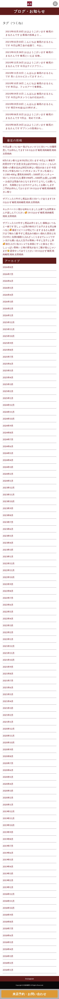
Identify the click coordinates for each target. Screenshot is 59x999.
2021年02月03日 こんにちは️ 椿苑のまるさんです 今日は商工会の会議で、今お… (29, 43)
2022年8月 (8, 591)
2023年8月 (8, 515)
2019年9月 (8, 832)
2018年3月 (8, 956)
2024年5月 (8, 453)
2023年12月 (9, 487)
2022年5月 (8, 611)
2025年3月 (8, 384)
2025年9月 (8, 343)
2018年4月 (8, 949)
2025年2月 (8, 391)
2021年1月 (8, 721)
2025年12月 (9, 322)
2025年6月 (8, 363)
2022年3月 (8, 625)
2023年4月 (8, 542)
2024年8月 (8, 432)
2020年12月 (9, 728)
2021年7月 (8, 680)
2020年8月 (8, 756)
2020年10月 (9, 742)
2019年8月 (8, 839)
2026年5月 (8, 287)
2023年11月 (9, 494)
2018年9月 (8, 914)
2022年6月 (8, 604)
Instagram (29, 978)
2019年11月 (9, 818)
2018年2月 (8, 963)
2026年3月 (8, 301)
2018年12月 (9, 894)
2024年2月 (8, 473)
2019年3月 (8, 873)
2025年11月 (9, 329)
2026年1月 (8, 315)
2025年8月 (8, 349)
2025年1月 (8, 398)
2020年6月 (8, 770)
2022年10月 (9, 577)
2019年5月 (8, 859)
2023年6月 (8, 529)
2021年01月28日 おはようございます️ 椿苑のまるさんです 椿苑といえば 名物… (29, 54)
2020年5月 (8, 777)
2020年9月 (8, 749)
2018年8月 (8, 921)
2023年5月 (8, 535)
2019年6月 (8, 852)
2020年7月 (8, 763)
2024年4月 (8, 460)
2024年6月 (8, 446)
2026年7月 (8, 274)
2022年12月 (9, 563)
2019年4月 (8, 866)
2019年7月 (8, 845)
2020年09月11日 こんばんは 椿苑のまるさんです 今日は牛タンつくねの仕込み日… (29, 95)
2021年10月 (9, 659)
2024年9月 (8, 425)
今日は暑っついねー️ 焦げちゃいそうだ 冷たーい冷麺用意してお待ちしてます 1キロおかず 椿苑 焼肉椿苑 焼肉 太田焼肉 (29, 150)
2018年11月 (9, 901)
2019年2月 (8, 880)
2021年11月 (9, 653)
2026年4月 (8, 294)
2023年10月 (9, 501)
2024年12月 (9, 405)
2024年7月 (8, 439)
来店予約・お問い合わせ (29, 994)
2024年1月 (8, 480)
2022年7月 (8, 598)
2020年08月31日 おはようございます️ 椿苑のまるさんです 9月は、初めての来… (29, 116)
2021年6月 (8, 687)
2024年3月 (8, 467)
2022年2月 (8, 632)
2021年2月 (8, 715)
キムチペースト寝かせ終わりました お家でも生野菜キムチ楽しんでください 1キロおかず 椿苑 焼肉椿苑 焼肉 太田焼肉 (29, 212)
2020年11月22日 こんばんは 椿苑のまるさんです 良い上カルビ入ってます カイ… (29, 75)
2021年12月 (9, 646)
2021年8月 (8, 673)
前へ (5, 137)
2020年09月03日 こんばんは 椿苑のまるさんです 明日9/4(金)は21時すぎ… (29, 106)
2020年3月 (8, 790)
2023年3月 (8, 549)
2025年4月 (8, 377)
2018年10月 (9, 908)
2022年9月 (8, 584)
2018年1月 (8, 970)
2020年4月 (8, 784)
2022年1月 (8, 639)
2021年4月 (8, 701)
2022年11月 (9, 570)
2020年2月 (8, 797)
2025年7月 (8, 356)
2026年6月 (8, 281)
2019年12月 (9, 811)
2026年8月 (8, 267)
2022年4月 (8, 618)
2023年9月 (8, 508)
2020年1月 (8, 804)
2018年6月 (8, 935)
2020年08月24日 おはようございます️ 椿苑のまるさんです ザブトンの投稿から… (29, 126)
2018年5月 (8, 942)
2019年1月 (8, 887)
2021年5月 (8, 694)
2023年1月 (8, 556)
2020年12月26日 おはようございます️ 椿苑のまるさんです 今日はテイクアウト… (29, 64)
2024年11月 (9, 412)
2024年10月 (9, 418)
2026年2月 (8, 308)
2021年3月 (8, 708)
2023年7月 (8, 522)
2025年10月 (9, 336)
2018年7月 (8, 928)
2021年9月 (8, 666)
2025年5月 (8, 370)
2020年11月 (9, 735)
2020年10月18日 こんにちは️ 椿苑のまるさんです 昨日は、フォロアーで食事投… (29, 85)
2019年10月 (9, 825)
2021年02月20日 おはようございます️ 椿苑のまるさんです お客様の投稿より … (29, 33)
